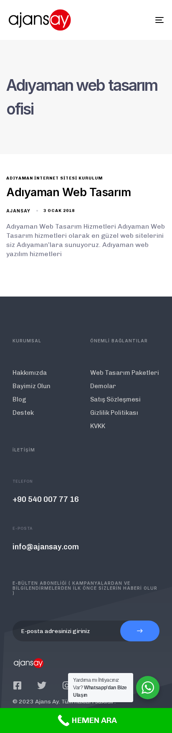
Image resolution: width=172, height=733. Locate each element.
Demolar (103, 386)
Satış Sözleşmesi (115, 399)
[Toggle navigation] (138, 20)
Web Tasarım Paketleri (124, 372)
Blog (19, 399)
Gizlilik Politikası (114, 412)
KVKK (97, 426)
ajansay (18, 210)
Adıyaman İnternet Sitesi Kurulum (54, 178)
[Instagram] (66, 685)
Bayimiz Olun (32, 386)
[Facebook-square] (17, 685)
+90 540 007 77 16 (46, 499)
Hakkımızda (30, 372)
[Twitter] (41, 685)
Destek (23, 412)
